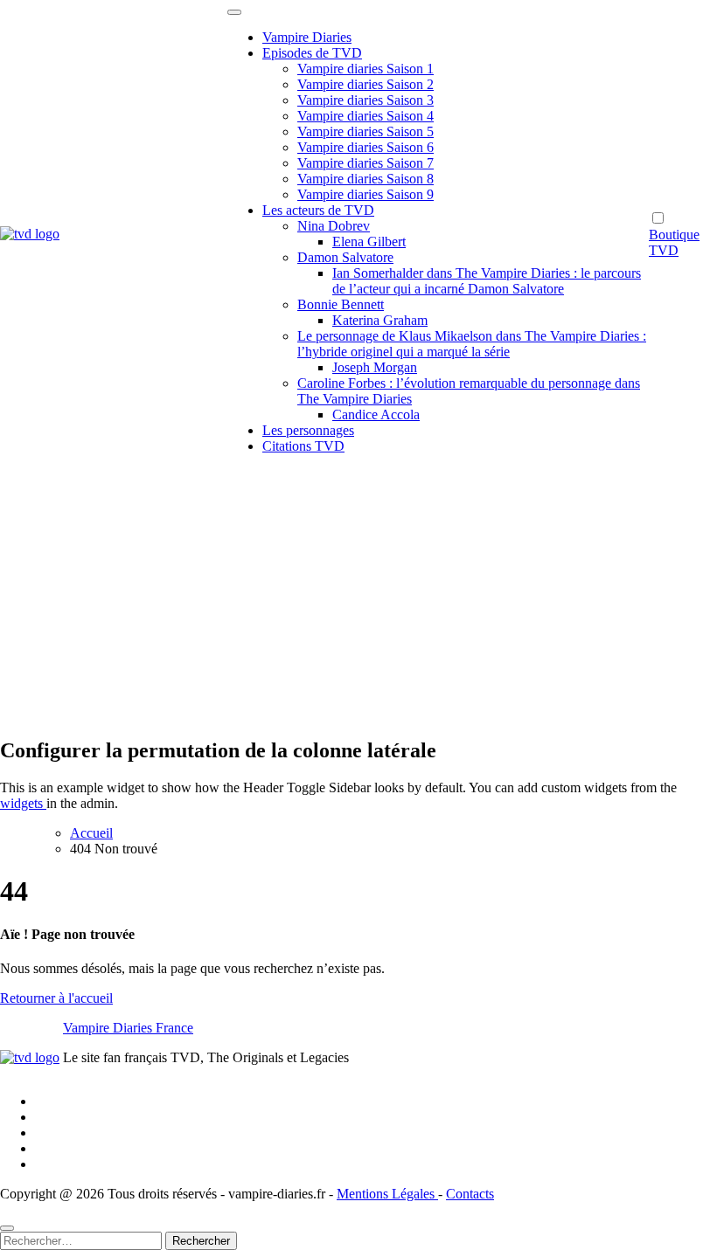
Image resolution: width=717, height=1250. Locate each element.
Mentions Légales (387, 1193)
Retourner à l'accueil (56, 998)
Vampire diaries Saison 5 (365, 131)
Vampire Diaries (307, 37)
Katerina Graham (380, 320)
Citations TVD (303, 446)
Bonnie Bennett (340, 304)
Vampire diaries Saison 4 (365, 115)
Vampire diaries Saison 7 (365, 162)
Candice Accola (376, 414)
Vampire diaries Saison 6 (365, 147)
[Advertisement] (358, 599)
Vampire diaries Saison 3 (365, 100)
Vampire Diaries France (128, 1027)
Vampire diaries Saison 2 (365, 84)
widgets (23, 803)
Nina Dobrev (333, 225)
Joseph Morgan (374, 367)
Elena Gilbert (369, 241)
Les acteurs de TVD (318, 210)
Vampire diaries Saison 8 (365, 178)
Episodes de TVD (312, 52)
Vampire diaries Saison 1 (365, 68)
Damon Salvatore (345, 257)
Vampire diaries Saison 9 (365, 194)
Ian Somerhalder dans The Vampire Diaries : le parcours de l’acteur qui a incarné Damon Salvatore (486, 281)
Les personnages (308, 430)
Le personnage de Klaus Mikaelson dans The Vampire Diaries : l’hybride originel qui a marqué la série (471, 343)
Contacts (470, 1193)
